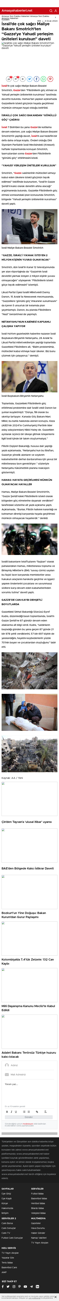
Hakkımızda (7, 1208)
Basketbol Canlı (9, 1268)
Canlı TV (6, 1233)
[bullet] (28, 1112)
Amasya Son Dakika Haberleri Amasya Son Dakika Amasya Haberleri (25, 17)
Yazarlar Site (8, 1258)
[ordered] (24, 1112)
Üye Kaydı (6, 1199)
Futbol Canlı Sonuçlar (12, 1238)
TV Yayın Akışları (39, 1243)
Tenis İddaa (7, 1263)
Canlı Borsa (7, 1223)
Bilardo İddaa (37, 1208)
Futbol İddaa (37, 1194)
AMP (4, 1272)
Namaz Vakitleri (39, 1238)
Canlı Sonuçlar (9, 1228)
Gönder (29, 1117)
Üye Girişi (6, 1194)
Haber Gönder (38, 1233)
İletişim (5, 1213)
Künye (5, 1203)
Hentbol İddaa (38, 1203)
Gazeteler (36, 1223)
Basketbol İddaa (39, 1199)
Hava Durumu (38, 1228)
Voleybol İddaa (38, 1213)
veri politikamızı (34, 1298)
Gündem (5, 20)
